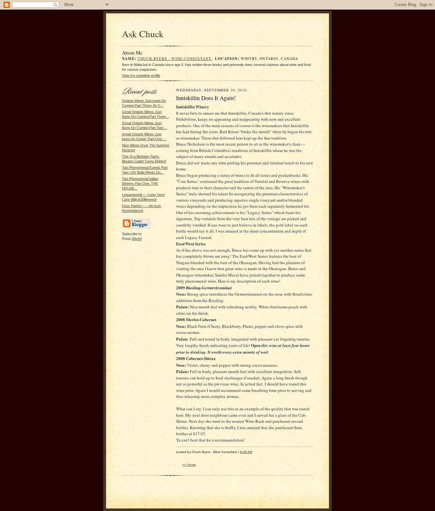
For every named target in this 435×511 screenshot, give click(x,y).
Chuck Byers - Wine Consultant (175, 58)
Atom (137, 239)
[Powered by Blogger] (136, 227)
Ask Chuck (143, 33)
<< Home (189, 464)
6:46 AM (246, 452)
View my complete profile (141, 75)
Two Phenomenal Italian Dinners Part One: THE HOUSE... (140, 183)
